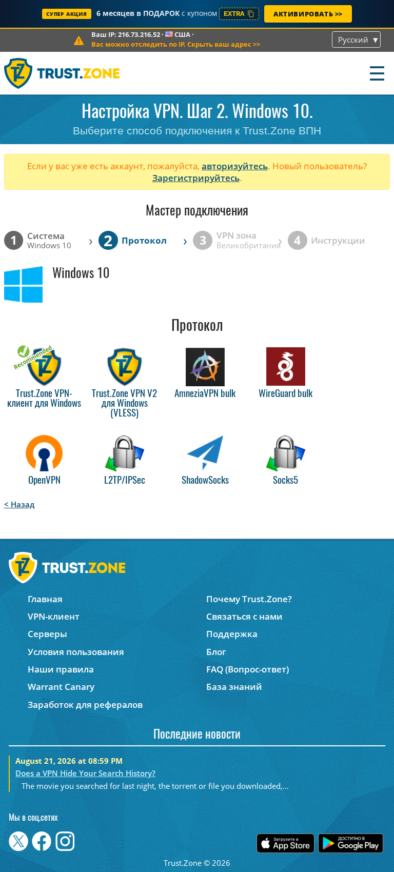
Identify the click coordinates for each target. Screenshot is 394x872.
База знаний (234, 686)
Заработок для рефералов (85, 704)
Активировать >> (308, 13)
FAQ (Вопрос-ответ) (247, 669)
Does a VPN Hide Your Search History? (85, 773)
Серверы (47, 634)
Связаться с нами (244, 616)
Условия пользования (76, 652)
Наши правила (61, 669)
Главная (45, 599)
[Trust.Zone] (62, 73)
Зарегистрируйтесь (196, 178)
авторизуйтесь (235, 166)
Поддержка (232, 634)
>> (175, 44)
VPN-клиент (54, 616)
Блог (216, 652)
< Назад (19, 504)
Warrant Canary (61, 686)
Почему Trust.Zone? (249, 599)
